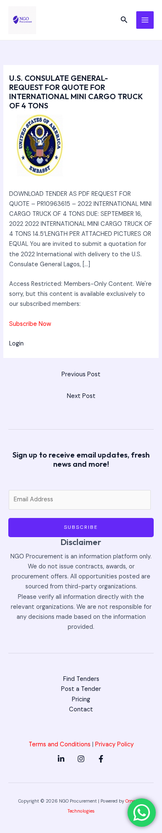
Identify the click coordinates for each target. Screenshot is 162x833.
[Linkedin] (61, 759)
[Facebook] (101, 759)
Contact (81, 709)
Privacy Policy (114, 744)
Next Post (81, 396)
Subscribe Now (30, 324)
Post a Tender (81, 689)
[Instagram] (81, 759)
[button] (124, 20)
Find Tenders (81, 679)
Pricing (81, 699)
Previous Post (81, 374)
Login (16, 344)
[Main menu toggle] (145, 20)
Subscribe (81, 527)
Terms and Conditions (60, 744)
